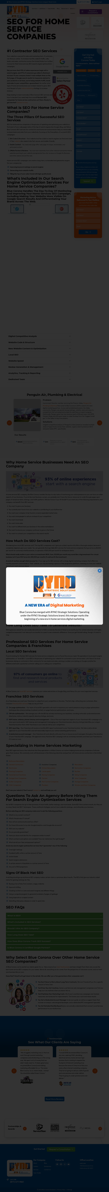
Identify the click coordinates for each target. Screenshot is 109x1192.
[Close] (100, 571)
